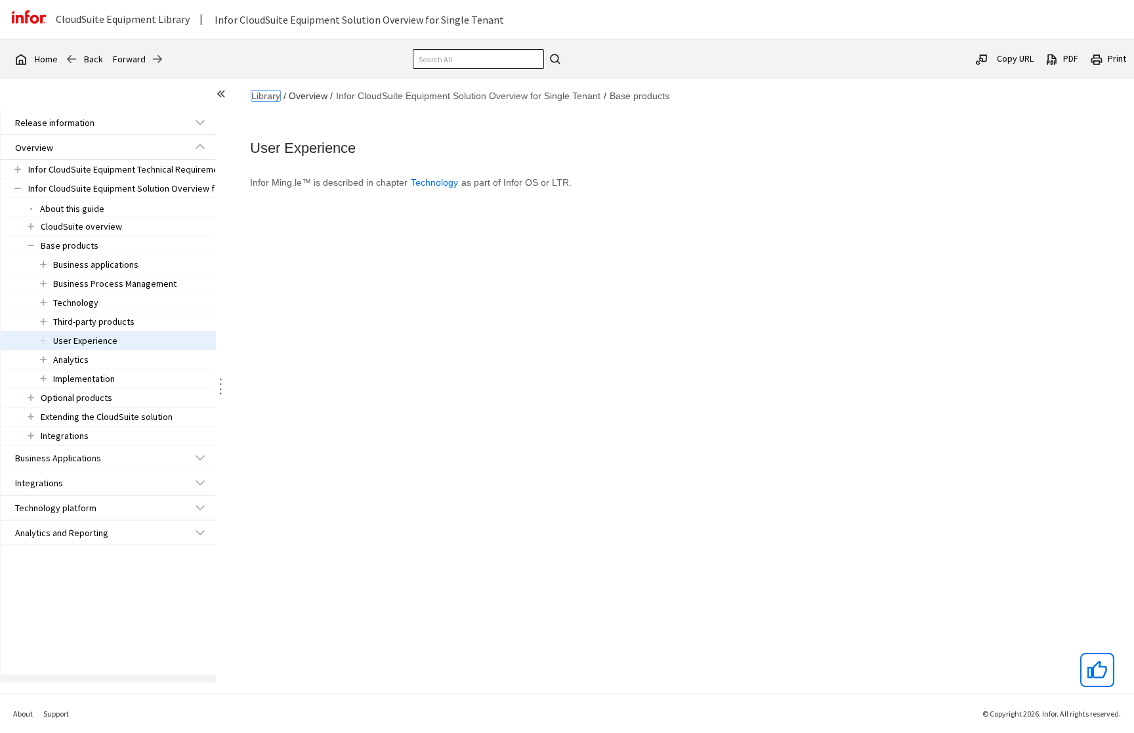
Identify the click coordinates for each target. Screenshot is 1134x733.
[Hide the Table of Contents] (223, 96)
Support (56, 714)
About (23, 714)
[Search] (553, 59)
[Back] (71, 59)
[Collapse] (200, 147)
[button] (93, 123)
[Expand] (200, 122)
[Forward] (157, 59)
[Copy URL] (982, 58)
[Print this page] (1096, 58)
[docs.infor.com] (20, 59)
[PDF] (1052, 58)
